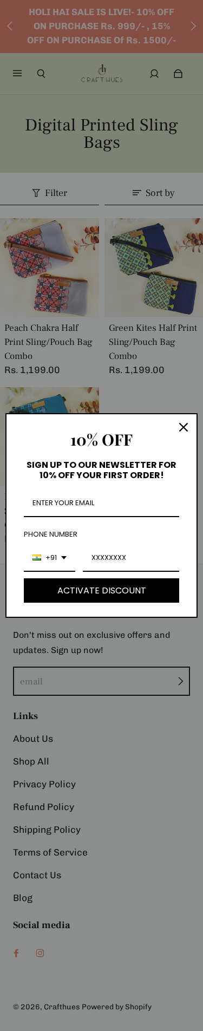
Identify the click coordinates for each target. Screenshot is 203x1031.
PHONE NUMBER (50, 534)
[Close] (184, 427)
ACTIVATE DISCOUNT (101, 590)
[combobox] (49, 558)
